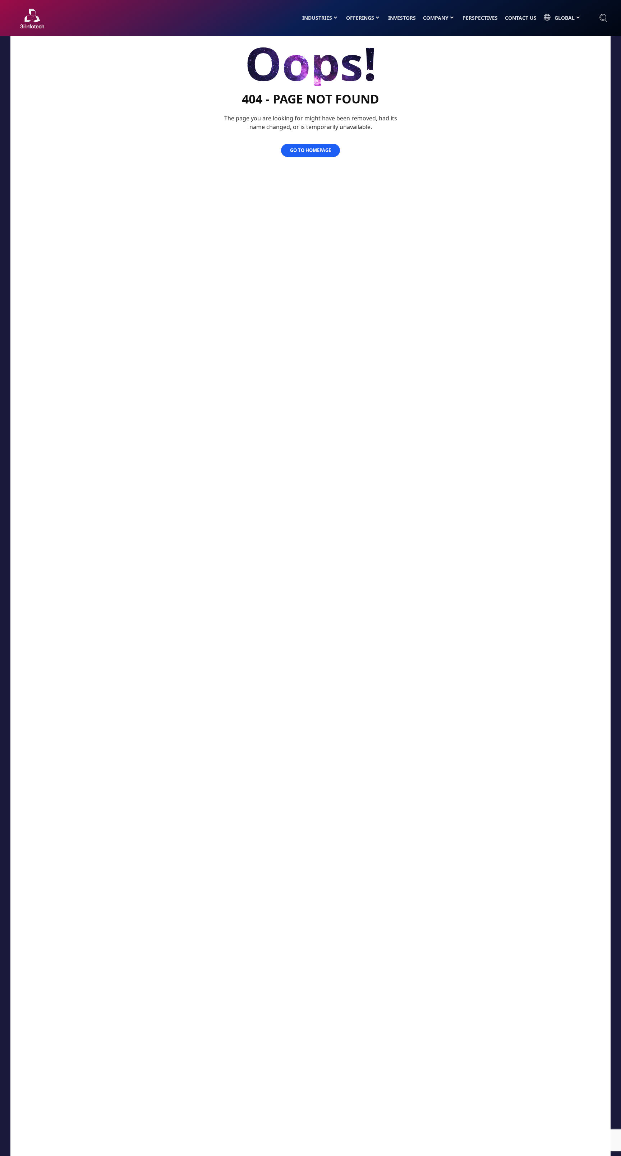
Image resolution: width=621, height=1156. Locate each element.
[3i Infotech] (32, 18)
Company (435, 17)
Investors (402, 17)
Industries (317, 17)
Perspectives (480, 17)
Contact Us (521, 17)
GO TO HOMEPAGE (310, 150)
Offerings (360, 17)
